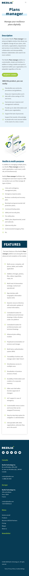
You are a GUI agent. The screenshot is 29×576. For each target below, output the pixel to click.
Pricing (4, 523)
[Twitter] (11, 452)
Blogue (4, 526)
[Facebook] (7, 452)
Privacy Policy (11, 569)
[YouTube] (19, 452)
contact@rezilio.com (8, 476)
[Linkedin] (3, 452)
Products (4, 518)
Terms (6, 569)
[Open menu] (25, 2)
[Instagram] (15, 452)
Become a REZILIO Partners (9, 520)
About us (4, 529)
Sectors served (6, 515)
